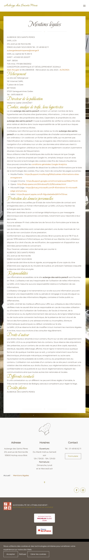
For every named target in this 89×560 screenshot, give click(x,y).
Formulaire (73, 456)
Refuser (22, 554)
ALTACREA (64, 70)
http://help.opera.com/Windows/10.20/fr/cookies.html (41, 184)
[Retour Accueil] (20, 6)
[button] (84, 6)
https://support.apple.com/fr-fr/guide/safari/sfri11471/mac (42, 194)
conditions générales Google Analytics (49, 164)
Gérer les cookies (38, 554)
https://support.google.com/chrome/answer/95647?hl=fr (52, 181)
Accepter (10, 554)
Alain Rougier (13, 70)
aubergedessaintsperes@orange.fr (23, 50)
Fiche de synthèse (44, 507)
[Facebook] (76, 490)
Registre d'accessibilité (24, 507)
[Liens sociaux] (83, 490)
